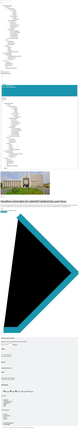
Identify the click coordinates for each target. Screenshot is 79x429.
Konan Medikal (8, 54)
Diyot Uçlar (12, 22)
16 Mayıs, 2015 (3, 195)
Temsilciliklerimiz (9, 63)
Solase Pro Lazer (11, 42)
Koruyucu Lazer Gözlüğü (13, 38)
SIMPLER (14, 14)
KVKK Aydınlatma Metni (8, 423)
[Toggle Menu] (0, 3)
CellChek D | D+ (11, 59)
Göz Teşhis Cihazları (7, 53)
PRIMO (9, 48)
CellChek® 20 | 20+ (12, 57)
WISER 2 (14, 11)
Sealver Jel (12, 28)
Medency (7, 45)
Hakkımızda (7, 62)
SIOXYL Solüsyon (14, 26)
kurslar (14, 210)
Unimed (2, 197)
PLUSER (14, 17)
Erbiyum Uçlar (13, 23)
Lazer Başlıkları (11, 29)
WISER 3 (14, 13)
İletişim (4, 84)
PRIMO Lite (10, 50)
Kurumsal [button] (5, 60)
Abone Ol (15, 344)
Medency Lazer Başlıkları (13, 51)
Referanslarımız (8, 65)
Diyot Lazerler (13, 10)
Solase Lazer (10, 41)
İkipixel (32, 427)
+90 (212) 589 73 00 (4, 72)
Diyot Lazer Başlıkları (14, 31)
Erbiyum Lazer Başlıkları (15, 32)
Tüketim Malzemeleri (12, 20)
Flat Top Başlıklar (14, 34)
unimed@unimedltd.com (5, 73)
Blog (6, 66)
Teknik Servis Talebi (8, 401)
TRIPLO (9, 47)
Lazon (6, 39)
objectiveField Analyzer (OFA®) (14, 56)
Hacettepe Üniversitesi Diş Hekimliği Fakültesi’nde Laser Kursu (33, 201)
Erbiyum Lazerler (13, 16)
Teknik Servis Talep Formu (11, 68)
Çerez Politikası (7, 424)
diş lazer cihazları (4, 210)
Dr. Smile (7, 7)
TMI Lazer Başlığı (13, 36)
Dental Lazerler (11, 8)
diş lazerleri (10, 210)
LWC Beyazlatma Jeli (14, 25)
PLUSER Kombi (16, 19)
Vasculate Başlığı (14, 35)
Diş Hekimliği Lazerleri (7, 5)
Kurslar (1, 209)
